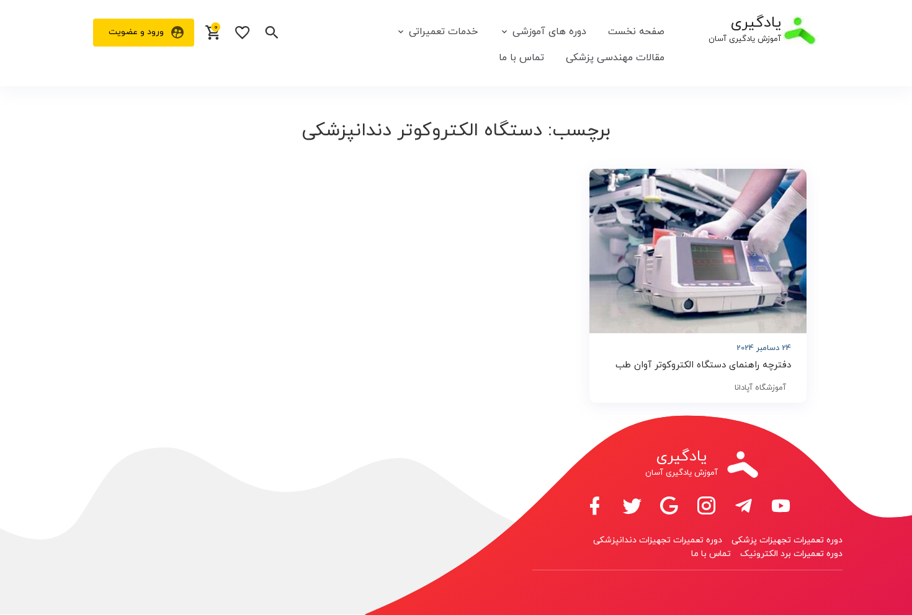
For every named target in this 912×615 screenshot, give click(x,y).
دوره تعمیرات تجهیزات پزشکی (787, 540)
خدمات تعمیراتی (443, 31)
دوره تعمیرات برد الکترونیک (791, 554)
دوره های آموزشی (549, 31)
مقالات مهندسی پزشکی (615, 58)
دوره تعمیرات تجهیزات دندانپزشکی (657, 540)
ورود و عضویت (136, 32)
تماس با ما (521, 58)
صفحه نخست (636, 31)
